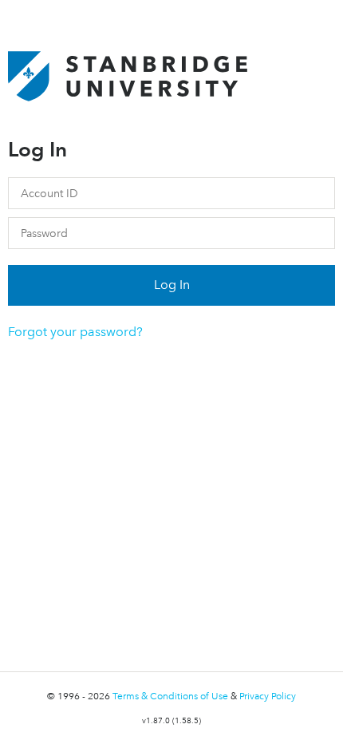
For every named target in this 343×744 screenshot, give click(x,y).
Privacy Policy (267, 696)
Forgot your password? (75, 331)
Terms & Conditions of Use (171, 696)
